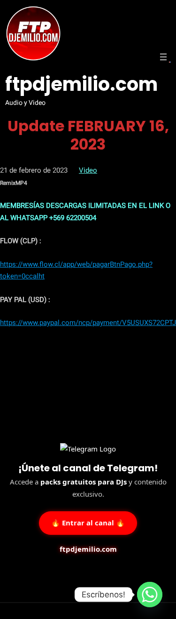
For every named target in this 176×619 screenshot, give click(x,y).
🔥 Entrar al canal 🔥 (88, 522)
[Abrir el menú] (163, 57)
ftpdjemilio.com (81, 84)
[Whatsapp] (149, 594)
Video (88, 170)
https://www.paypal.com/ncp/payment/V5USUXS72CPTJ (88, 322)
